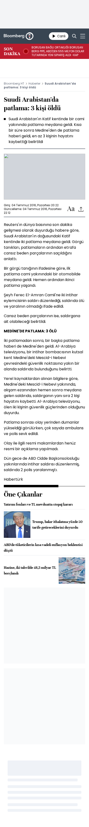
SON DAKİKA (12, 51)
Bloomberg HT (14, 83)
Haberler (34, 83)
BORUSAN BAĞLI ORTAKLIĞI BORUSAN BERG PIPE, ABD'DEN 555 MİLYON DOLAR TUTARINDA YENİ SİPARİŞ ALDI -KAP (58, 51)
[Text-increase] (71, 209)
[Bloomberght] (18, 36)
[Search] (74, 36)
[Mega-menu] (82, 36)
